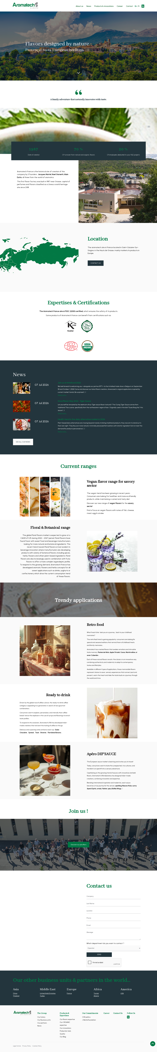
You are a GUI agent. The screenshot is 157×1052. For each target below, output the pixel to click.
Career (120, 6)
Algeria (96, 996)
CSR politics (86, 1017)
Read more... (62, 395)
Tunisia (96, 993)
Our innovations (65, 1028)
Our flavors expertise (67, 1019)
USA (122, 993)
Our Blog (63, 1037)
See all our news (23, 442)
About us (79, 6)
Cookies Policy (36, 1046)
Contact (129, 6)
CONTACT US (96, 263)
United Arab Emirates (48, 993)
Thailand (16, 996)
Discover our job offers (78, 845)
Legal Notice (17, 1046)
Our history (41, 1017)
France (69, 993)
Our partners (42, 1023)
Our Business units (44, 1020)
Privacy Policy (26, 1046)
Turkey (42, 996)
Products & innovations (103, 6)
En (136, 6)
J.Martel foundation (89, 1020)
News (88, 6)
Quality (62, 1034)
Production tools (65, 1031)
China (15, 993)
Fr (139, 6)
